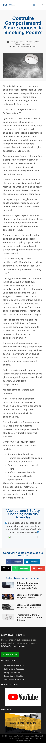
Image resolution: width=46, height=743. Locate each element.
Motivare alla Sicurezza (14, 665)
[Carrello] (42, 5)
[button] (34, 5)
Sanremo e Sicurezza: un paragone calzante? (29, 596)
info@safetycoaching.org (13, 646)
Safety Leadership (12, 672)
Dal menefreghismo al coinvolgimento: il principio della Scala (28, 585)
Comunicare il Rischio (13, 676)
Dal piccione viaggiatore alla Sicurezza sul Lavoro (29, 606)
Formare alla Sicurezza (14, 679)
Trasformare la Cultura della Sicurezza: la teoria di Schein (29, 617)
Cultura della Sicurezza (28, 46)
